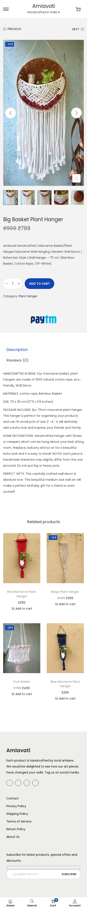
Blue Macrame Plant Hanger (65, 684)
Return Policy (15, 829)
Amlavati (43, 6)
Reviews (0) (18, 360)
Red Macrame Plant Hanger (21, 594)
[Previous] (10, 113)
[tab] (43, 349)
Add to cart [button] (23, 608)
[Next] (76, 113)
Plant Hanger (28, 296)
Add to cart (39, 283)
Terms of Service (18, 821)
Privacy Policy (16, 806)
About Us (12, 837)
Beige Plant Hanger (65, 592)
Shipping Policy (17, 814)
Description (17, 349)
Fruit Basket (21, 682)
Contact (12, 798)
